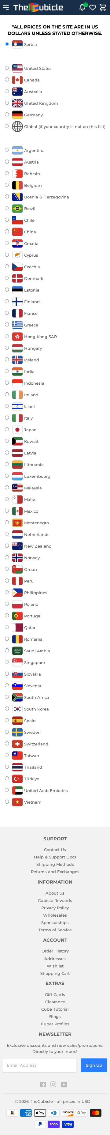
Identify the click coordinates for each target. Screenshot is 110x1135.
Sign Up (94, 1065)
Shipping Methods (55, 864)
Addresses (55, 958)
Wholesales (55, 915)
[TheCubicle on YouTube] (64, 1085)
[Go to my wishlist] (92, 7)
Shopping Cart (55, 973)
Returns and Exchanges (55, 871)
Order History (55, 950)
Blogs (55, 1016)
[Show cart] (103, 7)
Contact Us (55, 849)
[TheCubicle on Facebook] (43, 1085)
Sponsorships (55, 922)
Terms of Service (55, 929)
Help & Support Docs (55, 856)
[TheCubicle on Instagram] (53, 1085)
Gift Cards (55, 994)
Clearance (55, 1001)
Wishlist (55, 965)
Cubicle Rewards (55, 900)
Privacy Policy (55, 907)
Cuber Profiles (55, 1023)
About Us (55, 893)
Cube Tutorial (55, 1009)
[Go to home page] (38, 7)
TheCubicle (41, 1101)
